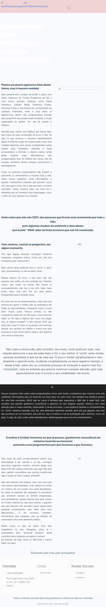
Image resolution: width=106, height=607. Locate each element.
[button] (69, 8)
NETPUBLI (64, 604)
